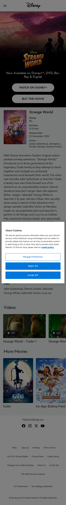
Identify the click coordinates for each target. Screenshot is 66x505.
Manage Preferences (33, 257)
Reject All (33, 266)
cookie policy (47, 247)
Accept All (33, 275)
